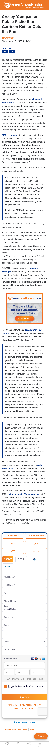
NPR (25, 729)
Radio (32, 729)
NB (19, 729)
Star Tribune (8, 102)
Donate (41, 736)
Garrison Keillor (9, 729)
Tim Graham (8, 38)
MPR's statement (10, 135)
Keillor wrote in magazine (23, 494)
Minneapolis (37, 99)
